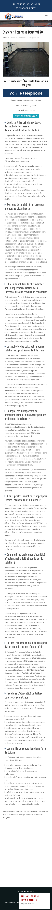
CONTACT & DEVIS (27, 8)
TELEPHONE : (26, 4)
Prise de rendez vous (26, 116)
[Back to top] (45, 903)
